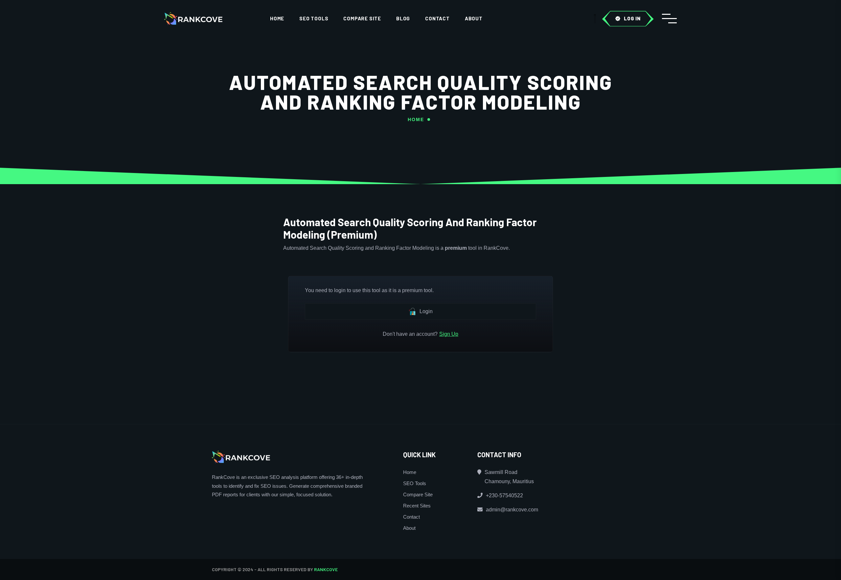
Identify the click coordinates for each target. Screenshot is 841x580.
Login (426, 311)
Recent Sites (417, 505)
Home (277, 18)
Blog (403, 18)
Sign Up (448, 334)
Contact (437, 18)
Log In (632, 18)
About (474, 18)
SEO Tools (313, 18)
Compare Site (362, 18)
